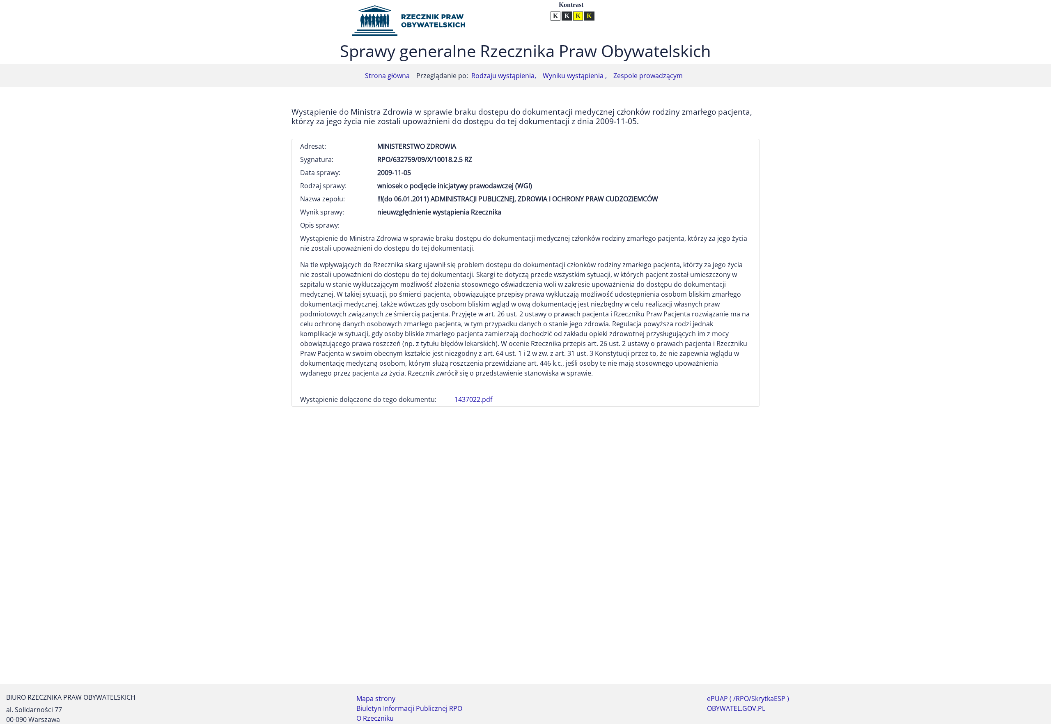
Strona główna (387, 75)
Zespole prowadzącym (648, 75)
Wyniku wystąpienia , (575, 75)
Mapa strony (375, 698)
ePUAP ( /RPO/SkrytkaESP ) (748, 698)
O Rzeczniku (375, 718)
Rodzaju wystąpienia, (503, 75)
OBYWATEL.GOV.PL (736, 708)
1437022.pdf (473, 399)
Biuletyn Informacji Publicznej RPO (409, 708)
